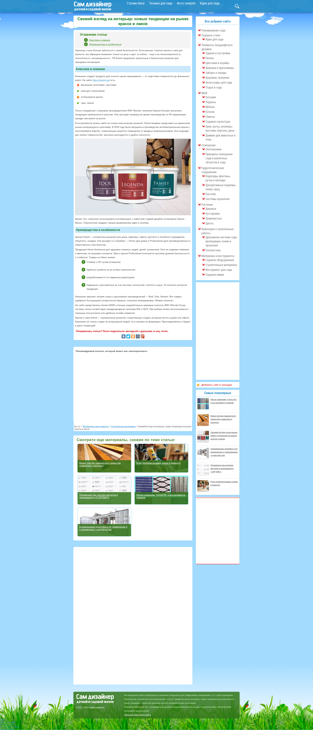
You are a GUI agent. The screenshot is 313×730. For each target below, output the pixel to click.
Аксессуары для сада (219, 82)
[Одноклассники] (133, 336)
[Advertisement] (133, 386)
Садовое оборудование (220, 260)
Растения (207, 204)
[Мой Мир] (138, 336)
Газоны (210, 58)
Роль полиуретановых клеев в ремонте (158, 463)
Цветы (210, 223)
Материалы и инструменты (96, 426)
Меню (3, 719)
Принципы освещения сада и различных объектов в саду (219, 158)
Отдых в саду (214, 87)
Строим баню (136, 3)
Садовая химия (215, 274)
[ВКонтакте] (124, 336)
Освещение (208, 145)
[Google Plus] (142, 336)
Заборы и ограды (216, 72)
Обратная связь (131, 715)
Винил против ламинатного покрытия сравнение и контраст (100, 464)
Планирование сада (213, 30)
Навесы (210, 116)
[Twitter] (128, 336)
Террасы (211, 102)
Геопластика (213, 250)
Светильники (213, 149)
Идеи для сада (210, 3)
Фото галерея (186, 3)
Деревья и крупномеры (220, 68)
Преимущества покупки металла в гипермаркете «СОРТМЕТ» (98, 496)
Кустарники (213, 213)
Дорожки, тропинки (217, 77)
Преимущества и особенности (105, 44)
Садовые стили (210, 35)
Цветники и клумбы (217, 63)
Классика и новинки (99, 40)
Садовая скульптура (218, 121)
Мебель (210, 107)
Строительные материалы (123, 426)
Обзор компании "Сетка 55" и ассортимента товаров (160, 496)
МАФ (204, 93)
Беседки (211, 97)
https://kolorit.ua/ (101, 80)
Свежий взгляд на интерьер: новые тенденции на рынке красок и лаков (224, 435)
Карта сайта (145, 715)
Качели (210, 111)
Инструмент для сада (219, 269)
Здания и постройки (218, 53)
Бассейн (211, 194)
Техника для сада (160, 3)
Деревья (211, 208)
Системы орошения (218, 199)
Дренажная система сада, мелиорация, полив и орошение (221, 241)
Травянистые (214, 218)
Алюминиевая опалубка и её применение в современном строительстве (103, 528)
